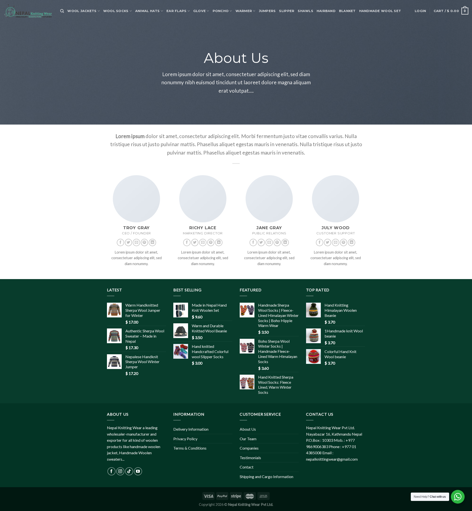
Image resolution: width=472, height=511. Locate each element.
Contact (246, 467)
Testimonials (250, 457)
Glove (199, 11)
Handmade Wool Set (380, 11)
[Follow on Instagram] (120, 471)
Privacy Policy (185, 438)
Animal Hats (147, 11)
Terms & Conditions (189, 448)
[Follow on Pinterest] (144, 242)
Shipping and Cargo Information (266, 476)
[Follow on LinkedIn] (152, 242)
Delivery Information (190, 429)
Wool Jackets (81, 11)
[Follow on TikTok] (129, 471)
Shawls (305, 11)
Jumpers (267, 11)
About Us (248, 429)
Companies (249, 448)
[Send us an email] (136, 242)
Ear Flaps (176, 11)
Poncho (221, 11)
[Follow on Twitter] (128, 242)
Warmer (244, 11)
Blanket (347, 11)
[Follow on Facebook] (120, 242)
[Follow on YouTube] (138, 471)
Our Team (248, 438)
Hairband (326, 11)
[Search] (62, 11)
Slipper (286, 11)
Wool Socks (116, 11)
